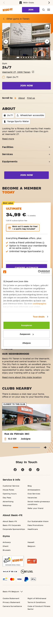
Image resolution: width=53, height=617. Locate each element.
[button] (3, 3)
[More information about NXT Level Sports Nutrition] (27, 572)
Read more (8, 139)
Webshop (7, 505)
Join (30, 10)
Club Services (34, 494)
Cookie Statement (11, 598)
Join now (26, 85)
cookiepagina (39, 303)
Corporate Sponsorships (14, 529)
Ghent (5, 546)
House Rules (8, 490)
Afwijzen (26, 343)
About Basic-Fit (10, 521)
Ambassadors (34, 490)
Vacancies (32, 498)
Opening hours (9, 494)
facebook (15, 469)
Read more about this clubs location (22, 377)
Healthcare (33, 529)
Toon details (39, 317)
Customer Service (11, 486)
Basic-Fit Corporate (12, 525)
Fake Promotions (35, 525)
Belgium (31, 546)
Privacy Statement (11, 602)
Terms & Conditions (37, 602)
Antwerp (7, 542)
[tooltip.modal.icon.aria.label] (43, 243)
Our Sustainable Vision (38, 521)
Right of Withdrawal (37, 598)
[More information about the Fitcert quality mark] (32, 561)
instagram (30, 469)
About (21, 98)
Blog (30, 486)
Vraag (43, 9)
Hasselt (31, 542)
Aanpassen (25, 334)
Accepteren (26, 325)
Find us (31, 98)
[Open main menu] (48, 9)
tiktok (38, 469)
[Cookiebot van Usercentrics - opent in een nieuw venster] (38, 272)
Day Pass (7, 498)
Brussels (6, 550)
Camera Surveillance (12, 606)
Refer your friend (35, 508)
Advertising (8, 502)
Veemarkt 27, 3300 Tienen (16, 72)
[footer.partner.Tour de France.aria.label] (13, 561)
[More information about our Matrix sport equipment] (10, 571)
